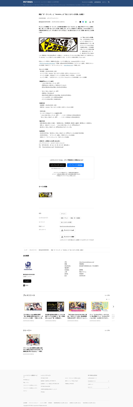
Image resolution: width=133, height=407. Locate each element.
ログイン (104, 2)
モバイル (37, 5)
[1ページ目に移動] (106, 299)
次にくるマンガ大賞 (66, 222)
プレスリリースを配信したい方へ (30, 388)
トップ (25, 250)
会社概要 (25, 402)
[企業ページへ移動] (28, 266)
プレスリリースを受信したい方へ (30, 385)
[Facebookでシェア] (83, 22)
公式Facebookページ (92, 378)
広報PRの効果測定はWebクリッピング (49, 389)
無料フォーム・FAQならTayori (71, 381)
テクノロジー (30, 5)
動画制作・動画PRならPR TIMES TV (48, 381)
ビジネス (78, 5)
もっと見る (107, 295)
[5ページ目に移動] (109, 299)
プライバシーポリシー (33, 402)
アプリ (42, 5)
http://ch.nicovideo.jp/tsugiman (47, 63)
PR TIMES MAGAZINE (45, 386)
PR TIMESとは (26, 379)
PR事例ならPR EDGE (69, 383)
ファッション (62, 5)
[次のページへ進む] (114, 307)
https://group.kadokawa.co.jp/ (86, 262)
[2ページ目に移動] (107, 299)
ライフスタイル (71, 5)
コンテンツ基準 (43, 402)
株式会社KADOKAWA (44, 250)
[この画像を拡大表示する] (45, 194)
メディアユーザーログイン (57, 165)
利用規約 (50, 402)
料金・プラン (26, 382)
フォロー (27, 281)
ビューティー (54, 5)
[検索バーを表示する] (109, 2)
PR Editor (43, 392)
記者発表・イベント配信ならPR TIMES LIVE (50, 383)
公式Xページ (90, 384)
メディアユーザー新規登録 (75, 165)
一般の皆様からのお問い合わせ (89, 402)
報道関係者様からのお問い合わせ (61, 402)
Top (24, 5)
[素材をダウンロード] (90, 22)
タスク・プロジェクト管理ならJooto (72, 378)
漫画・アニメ (64, 218)
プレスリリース (32, 250)
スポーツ (89, 5)
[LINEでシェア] (86, 22)
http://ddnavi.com (68, 65)
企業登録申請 (97, 2)
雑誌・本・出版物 (75, 218)
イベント (63, 213)
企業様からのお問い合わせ (75, 402)
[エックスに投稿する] (80, 22)
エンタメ (47, 5)
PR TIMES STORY (44, 378)
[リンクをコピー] (93, 22)
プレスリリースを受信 (87, 2)
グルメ (83, 5)
